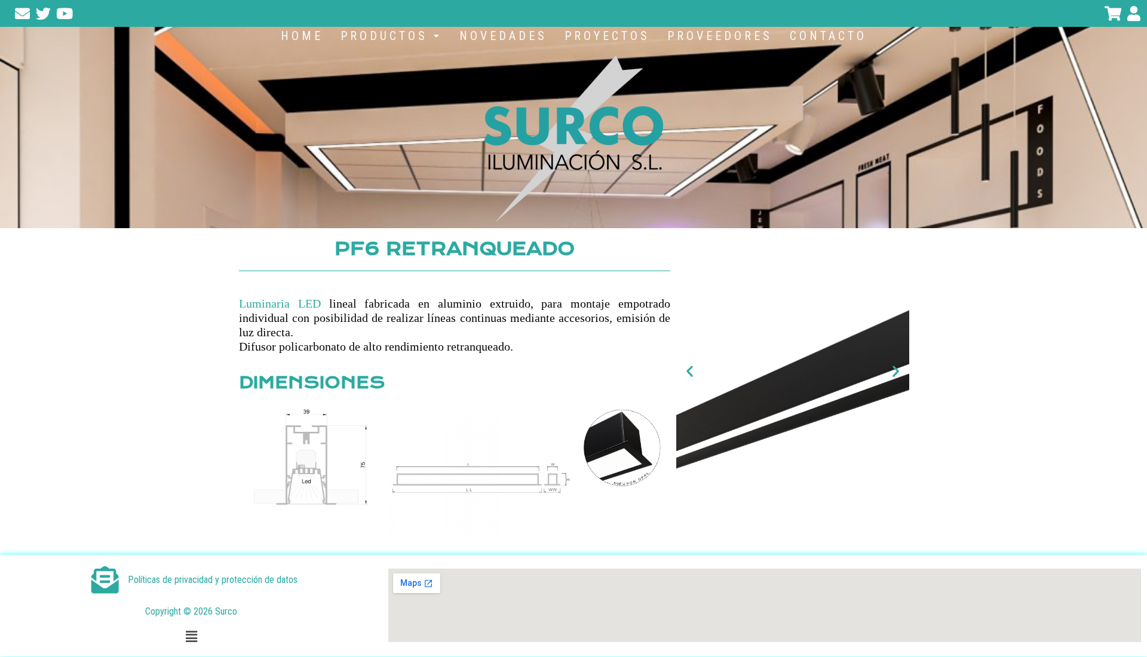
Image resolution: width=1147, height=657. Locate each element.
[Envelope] (22, 13)
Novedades (503, 36)
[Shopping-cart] (1112, 13)
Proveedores (719, 36)
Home (302, 36)
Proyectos (607, 36)
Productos (384, 36)
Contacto (828, 36)
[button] (391, 36)
